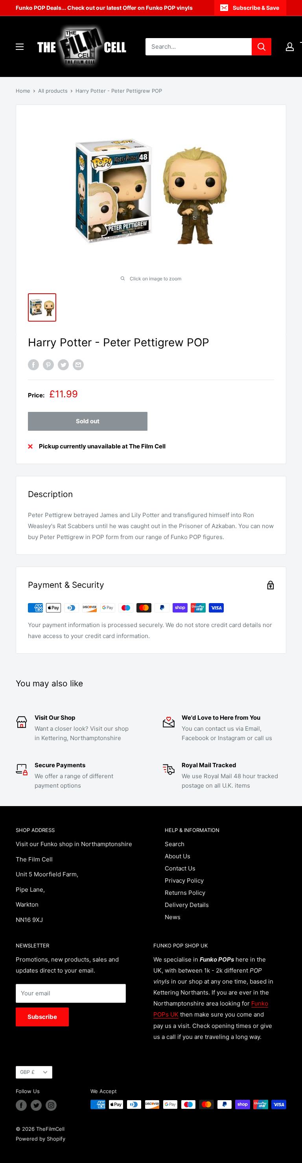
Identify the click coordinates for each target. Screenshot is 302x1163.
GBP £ (27, 1072)
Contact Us (180, 868)
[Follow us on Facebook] (21, 1105)
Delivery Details (187, 905)
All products (53, 91)
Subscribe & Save (256, 7)
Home (23, 91)
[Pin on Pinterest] (48, 364)
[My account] (290, 46)
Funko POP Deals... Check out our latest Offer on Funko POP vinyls (104, 7)
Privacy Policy (184, 880)
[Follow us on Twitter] (36, 1105)
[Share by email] (78, 364)
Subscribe (42, 1016)
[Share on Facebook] (33, 364)
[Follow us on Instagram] (51, 1105)
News (172, 917)
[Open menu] (20, 47)
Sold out (87, 421)
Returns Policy (185, 892)
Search (174, 844)
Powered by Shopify (40, 1139)
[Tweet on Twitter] (63, 364)
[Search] (261, 46)
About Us (177, 856)
